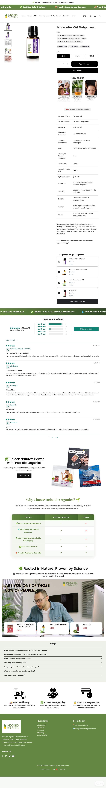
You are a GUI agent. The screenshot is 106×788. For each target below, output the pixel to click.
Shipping (40, 732)
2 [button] (52, 437)
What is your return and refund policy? (19, 671)
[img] (10, 346)
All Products (41, 725)
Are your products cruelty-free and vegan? (21, 667)
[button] (42, 324)
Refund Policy (42, 735)
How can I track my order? (14, 675)
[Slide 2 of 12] (8, 34)
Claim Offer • (77, 301)
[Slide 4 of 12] (8, 51)
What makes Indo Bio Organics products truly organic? (26, 650)
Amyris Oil (72, 290)
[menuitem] (23, 16)
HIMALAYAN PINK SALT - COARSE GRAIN (25, 625)
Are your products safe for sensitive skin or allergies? (25, 654)
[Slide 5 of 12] (8, 59)
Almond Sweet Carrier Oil (78, 269)
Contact (40, 730)
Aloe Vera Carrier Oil (76, 280)
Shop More (24, 475)
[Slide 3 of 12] (8, 43)
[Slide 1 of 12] (8, 26)
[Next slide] (50, 43)
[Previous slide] (15, 43)
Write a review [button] (86, 329)
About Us (40, 728)
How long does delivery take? (15, 663)
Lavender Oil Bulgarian (77, 259)
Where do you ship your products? (17, 658)
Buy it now (77, 70)
